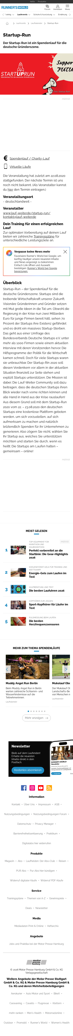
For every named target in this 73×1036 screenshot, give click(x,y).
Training (8, 15)
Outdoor (8, 1022)
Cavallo (30, 1003)
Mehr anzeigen (34, 717)
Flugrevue (43, 1003)
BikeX (57, 993)
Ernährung (62, 15)
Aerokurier (16, 993)
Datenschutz (24, 823)
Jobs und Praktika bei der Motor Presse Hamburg (36, 944)
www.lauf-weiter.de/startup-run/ (26, 213)
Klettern (57, 1003)
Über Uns (29, 804)
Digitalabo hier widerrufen (36, 843)
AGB (56, 804)
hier (10, 189)
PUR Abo (21, 870)
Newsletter (41, 908)
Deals (28, 908)
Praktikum (52, 833)
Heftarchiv (53, 926)
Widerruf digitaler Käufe (23, 880)
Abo (20, 861)
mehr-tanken (16, 1013)
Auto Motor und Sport (38, 993)
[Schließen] (65, 251)
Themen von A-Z (36, 898)
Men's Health (34, 1013)
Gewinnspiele (56, 898)
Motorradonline (53, 1013)
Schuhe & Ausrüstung (42, 15)
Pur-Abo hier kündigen (42, 870)
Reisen (62, 861)
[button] (36, 74)
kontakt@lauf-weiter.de (19, 217)
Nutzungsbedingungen (17, 814)
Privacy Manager (44, 823)
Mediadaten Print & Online (28, 926)
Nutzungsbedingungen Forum (50, 814)
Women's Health (60, 1022)
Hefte (32, 1)
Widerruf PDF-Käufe (52, 880)
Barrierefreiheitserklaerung (28, 833)
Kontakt (16, 804)
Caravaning (16, 1003)
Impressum (44, 804)
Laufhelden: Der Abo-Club (40, 861)
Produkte (42, 1)
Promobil (22, 1022)
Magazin (9, 861)
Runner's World (38, 1022)
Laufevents (22, 15)
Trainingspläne (44, 236)
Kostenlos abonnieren (27, 770)
